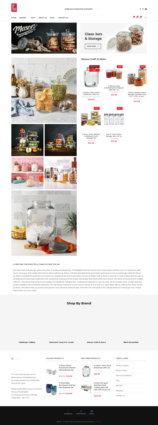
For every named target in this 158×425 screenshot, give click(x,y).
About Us (43, 18)
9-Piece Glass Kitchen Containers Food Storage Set (91, 136)
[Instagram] (143, 9)
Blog (52, 18)
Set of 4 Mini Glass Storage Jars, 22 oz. (114, 135)
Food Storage (114, 92)
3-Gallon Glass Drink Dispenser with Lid (91, 93)
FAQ (117, 380)
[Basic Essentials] (131, 325)
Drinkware (85, 97)
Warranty (119, 391)
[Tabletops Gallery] (27, 325)
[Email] (146, 9)
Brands (23, 18)
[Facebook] (140, 9)
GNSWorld (97, 421)
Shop (33, 18)
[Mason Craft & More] (96, 325)
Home (13, 18)
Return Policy (121, 370)
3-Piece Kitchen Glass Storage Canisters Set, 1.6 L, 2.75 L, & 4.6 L (137, 94)
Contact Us (63, 18)
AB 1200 (119, 386)
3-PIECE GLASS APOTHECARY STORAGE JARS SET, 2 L (114, 88)
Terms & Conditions (124, 376)
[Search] (145, 18)
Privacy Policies (122, 365)
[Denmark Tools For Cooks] (61, 325)
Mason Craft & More (95, 97)
